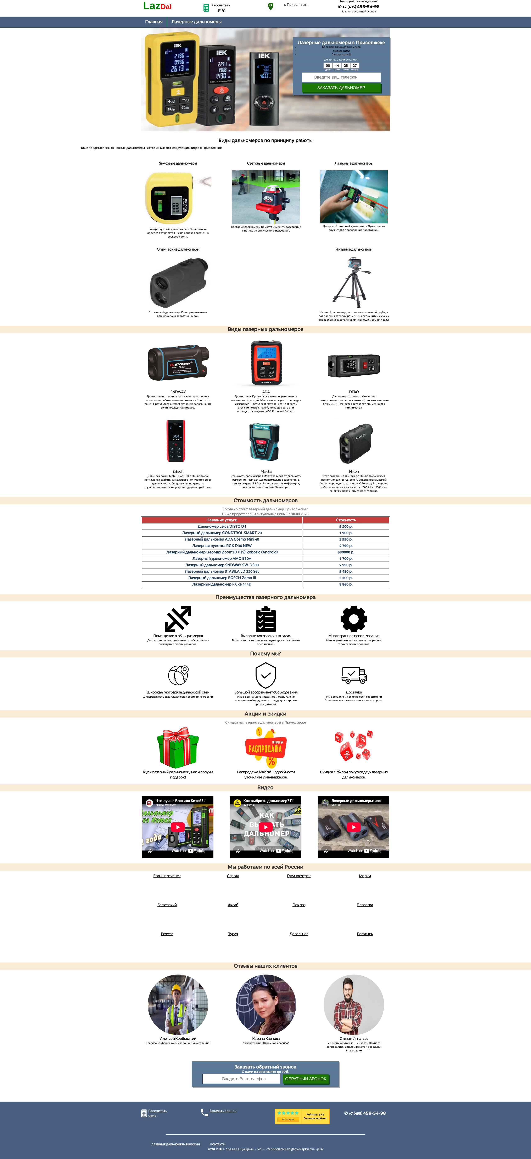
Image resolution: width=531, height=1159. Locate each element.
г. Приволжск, (295, 5)
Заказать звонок (223, 1111)
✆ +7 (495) (365, 1113)
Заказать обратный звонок (359, 11)
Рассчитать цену (220, 8)
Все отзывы (288, 1119)
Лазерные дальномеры (196, 21)
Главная (154, 21)
